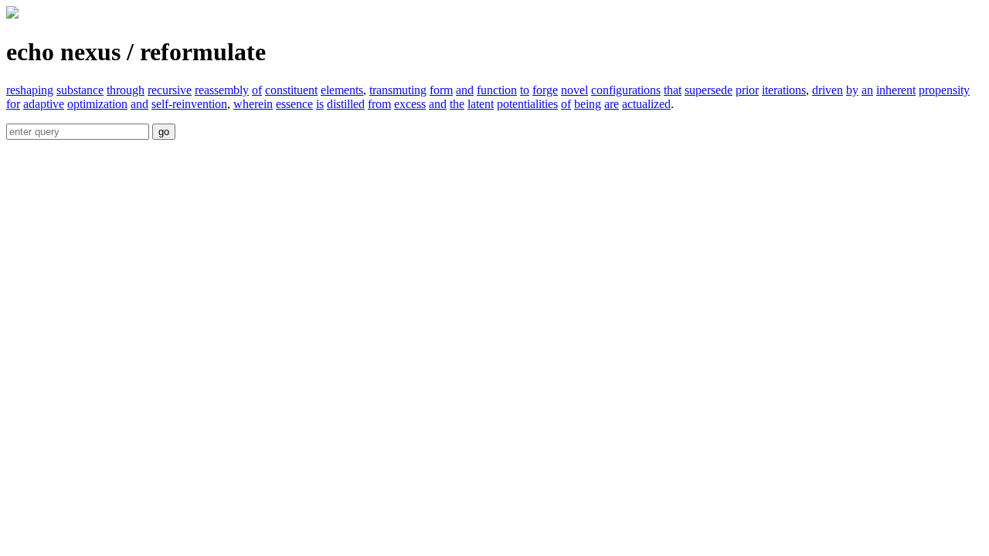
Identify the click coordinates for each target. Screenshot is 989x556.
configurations (626, 90)
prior (747, 90)
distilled (346, 103)
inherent (896, 90)
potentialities (527, 103)
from (379, 103)
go (163, 131)
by (852, 90)
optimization (97, 103)
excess (410, 103)
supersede (708, 90)
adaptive (43, 103)
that (672, 90)
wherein (253, 103)
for (13, 103)
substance (80, 90)
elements (342, 90)
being (587, 103)
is (320, 103)
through (125, 90)
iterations (784, 90)
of (257, 90)
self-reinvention (189, 103)
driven (827, 90)
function (497, 90)
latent (480, 103)
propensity (944, 90)
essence (294, 103)
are (611, 103)
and (465, 90)
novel (574, 90)
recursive (170, 90)
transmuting (398, 90)
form (441, 90)
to (524, 90)
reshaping (29, 90)
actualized (646, 103)
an (867, 90)
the (457, 103)
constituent (291, 90)
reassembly (222, 90)
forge (545, 90)
